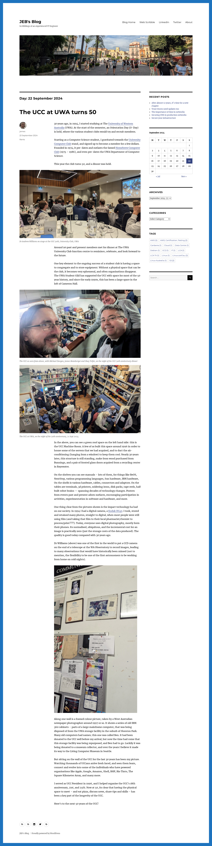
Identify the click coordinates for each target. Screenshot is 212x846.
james (22, 131)
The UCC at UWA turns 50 (57, 112)
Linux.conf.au (180, 255)
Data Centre (182, 245)
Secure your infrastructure (164, 118)
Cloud (168, 245)
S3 (171, 260)
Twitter (177, 22)
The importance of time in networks (168, 112)
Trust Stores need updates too (165, 109)
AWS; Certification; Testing (173, 240)
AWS (153, 240)
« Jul (158, 176)
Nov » (184, 176)
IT (173, 250)
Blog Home (128, 22)
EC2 (165, 250)
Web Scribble (147, 22)
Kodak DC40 (115, 511)
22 (189, 161)
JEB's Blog (30, 21)
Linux (166, 255)
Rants (22, 139)
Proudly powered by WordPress (46, 833)
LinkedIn (164, 22)
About (189, 22)
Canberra (155, 245)
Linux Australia (158, 260)
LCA (181, 250)
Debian (155, 250)
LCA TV (154, 255)
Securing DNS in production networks (169, 115)
